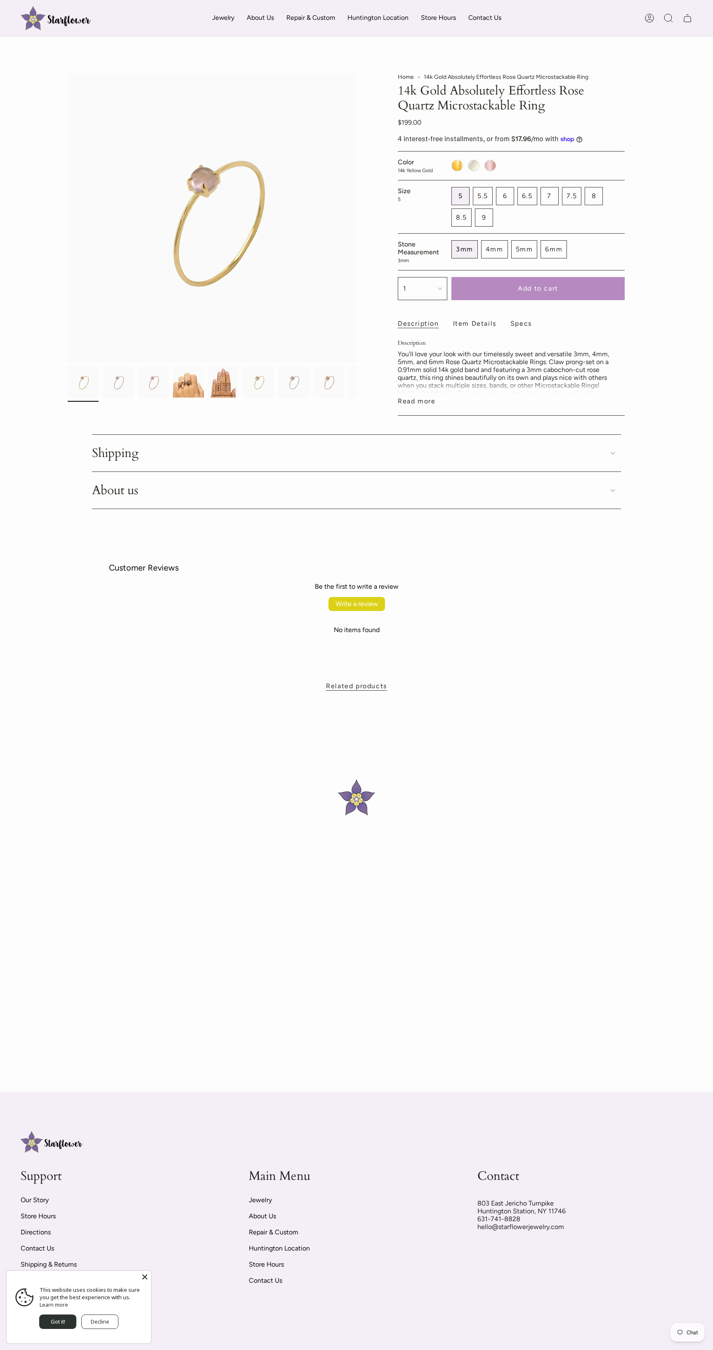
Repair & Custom (273, 1232)
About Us (262, 1216)
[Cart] (687, 18)
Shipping (115, 453)
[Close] (145, 1277)
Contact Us (37, 1248)
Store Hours (38, 1216)
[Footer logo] (52, 1142)
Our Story (35, 1200)
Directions (36, 1232)
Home (406, 77)
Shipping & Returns (49, 1264)
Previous (67, 218)
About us (115, 490)
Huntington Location (279, 1248)
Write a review (356, 604)
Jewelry (260, 1200)
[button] (223, 18)
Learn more (54, 1304)
